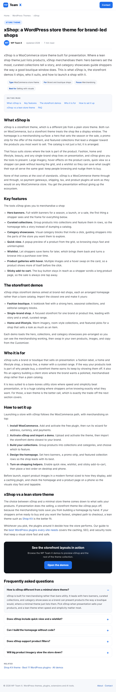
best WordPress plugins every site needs (33, 530)
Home (7, 15)
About (100, 685)
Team (13, 5)
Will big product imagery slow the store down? (34, 652)
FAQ (40, 107)
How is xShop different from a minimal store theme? (38, 589)
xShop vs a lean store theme (21, 107)
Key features (30, 103)
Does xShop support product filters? (28, 641)
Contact (106, 5)
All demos (58, 667)
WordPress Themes (21, 15)
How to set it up (87, 103)
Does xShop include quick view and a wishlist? (34, 618)
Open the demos (58, 565)
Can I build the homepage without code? (31, 629)
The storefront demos (50, 103)
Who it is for (70, 103)
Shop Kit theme (12, 667)
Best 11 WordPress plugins (36, 667)
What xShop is (14, 103)
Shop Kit (28, 518)
